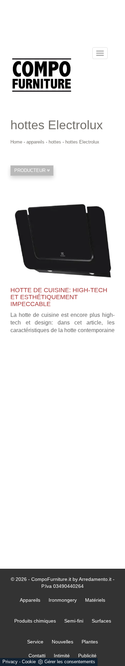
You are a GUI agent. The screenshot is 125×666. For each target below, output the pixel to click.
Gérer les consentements (69, 661)
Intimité (62, 655)
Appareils (30, 600)
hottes (55, 142)
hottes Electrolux (82, 142)
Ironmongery (63, 600)
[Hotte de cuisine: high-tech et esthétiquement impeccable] (62, 241)
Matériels (95, 600)
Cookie (29, 661)
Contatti (36, 655)
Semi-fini (73, 621)
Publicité (87, 655)
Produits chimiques (35, 621)
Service (35, 641)
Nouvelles (62, 641)
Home (16, 142)
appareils (35, 142)
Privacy (10, 661)
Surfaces (101, 621)
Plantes (90, 641)
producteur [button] (30, 170)
